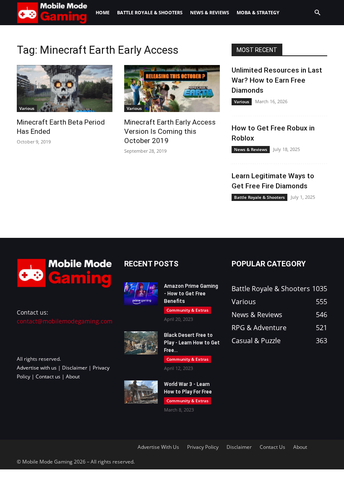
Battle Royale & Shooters (149, 12)
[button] (317, 13)
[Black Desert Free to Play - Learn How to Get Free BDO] (141, 342)
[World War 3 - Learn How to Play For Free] (141, 392)
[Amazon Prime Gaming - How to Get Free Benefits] (141, 293)
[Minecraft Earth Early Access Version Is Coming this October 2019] (172, 88)
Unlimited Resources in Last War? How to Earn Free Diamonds (277, 80)
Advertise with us (37, 367)
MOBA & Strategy (258, 12)
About (73, 376)
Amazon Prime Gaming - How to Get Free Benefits (191, 293)
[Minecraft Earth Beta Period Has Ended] (64, 88)
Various (26, 108)
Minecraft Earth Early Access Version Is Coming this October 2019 (170, 131)
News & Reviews (209, 12)
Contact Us (272, 447)
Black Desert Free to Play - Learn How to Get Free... (192, 342)
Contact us (48, 376)
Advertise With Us (158, 447)
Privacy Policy (203, 447)
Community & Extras (187, 310)
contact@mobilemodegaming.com (64, 321)
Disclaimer (74, 367)
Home (102, 12)
